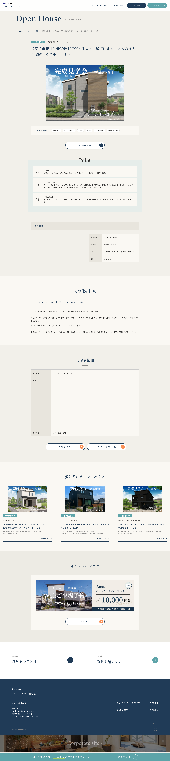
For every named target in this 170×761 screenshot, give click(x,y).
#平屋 (89, 130)
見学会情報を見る (85, 145)
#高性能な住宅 (69, 130)
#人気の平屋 (99, 130)
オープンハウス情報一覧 (107, 447)
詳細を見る (85, 621)
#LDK (80, 130)
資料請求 (157, 5)
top (20, 31)
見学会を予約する (65, 447)
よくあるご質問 (118, 5)
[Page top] (155, 726)
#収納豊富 (56, 130)
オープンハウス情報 (31, 31)
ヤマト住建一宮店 (59, 433)
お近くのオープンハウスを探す (99, 5)
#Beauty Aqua (113, 130)
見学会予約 (136, 5)
